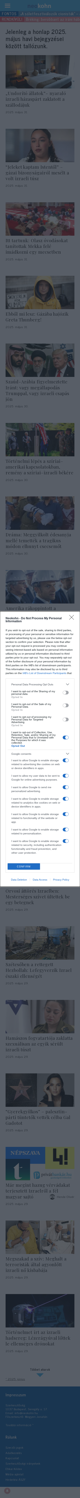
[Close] (72, 618)
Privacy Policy (61, 879)
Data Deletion (19, 879)
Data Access (40, 879)
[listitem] (40, 684)
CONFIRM (24, 866)
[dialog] (40, 749)
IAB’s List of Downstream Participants (44, 673)
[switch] (66, 692)
